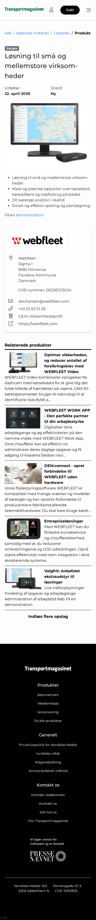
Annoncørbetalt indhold (48, 771)
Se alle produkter (48, 721)
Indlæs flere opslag (48, 616)
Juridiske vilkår (48, 753)
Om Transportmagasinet (48, 821)
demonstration (30, 215)
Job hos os (48, 812)
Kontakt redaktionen (48, 795)
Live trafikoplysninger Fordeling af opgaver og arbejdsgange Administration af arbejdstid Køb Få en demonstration (44, 588)
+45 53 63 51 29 (31, 309)
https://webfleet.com (38, 324)
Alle (8, 33)
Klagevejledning (48, 762)
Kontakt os (48, 803)
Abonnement (48, 695)
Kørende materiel (32, 33)
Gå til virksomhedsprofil (40, 316)
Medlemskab (48, 703)
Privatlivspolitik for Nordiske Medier (48, 745)
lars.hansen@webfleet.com (43, 301)
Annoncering (48, 712)
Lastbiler (62, 33)
